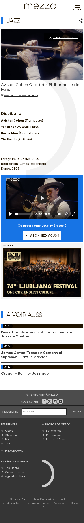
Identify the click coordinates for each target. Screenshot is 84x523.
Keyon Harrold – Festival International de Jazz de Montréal (36, 334)
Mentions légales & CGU (43, 499)
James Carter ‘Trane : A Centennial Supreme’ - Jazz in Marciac (31, 355)
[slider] (24, 214)
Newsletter (10, 411)
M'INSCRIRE (75, 411)
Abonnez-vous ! (44, 236)
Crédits (41, 506)
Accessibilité (61, 503)
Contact (75, 503)
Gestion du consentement (36, 503)
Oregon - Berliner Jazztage (25, 373)
